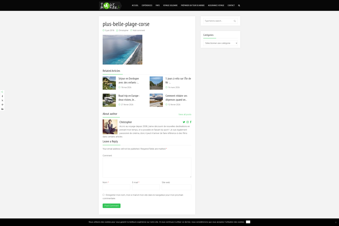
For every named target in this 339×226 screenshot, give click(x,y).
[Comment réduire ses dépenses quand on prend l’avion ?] (156, 100)
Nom (106, 182)
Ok (248, 222)
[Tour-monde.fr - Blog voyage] (110, 5)
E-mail (135, 182)
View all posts (185, 114)
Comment (107, 155)
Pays (158, 5)
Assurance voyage (216, 5)
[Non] (335, 222)
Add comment (139, 30)
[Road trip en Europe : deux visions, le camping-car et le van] (109, 100)
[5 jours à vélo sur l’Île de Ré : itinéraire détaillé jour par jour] (156, 83)
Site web (166, 182)
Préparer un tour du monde (193, 5)
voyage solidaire (170, 5)
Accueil (135, 5)
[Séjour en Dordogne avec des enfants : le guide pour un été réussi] (109, 83)
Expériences (147, 5)
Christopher (123, 30)
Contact (231, 5)
